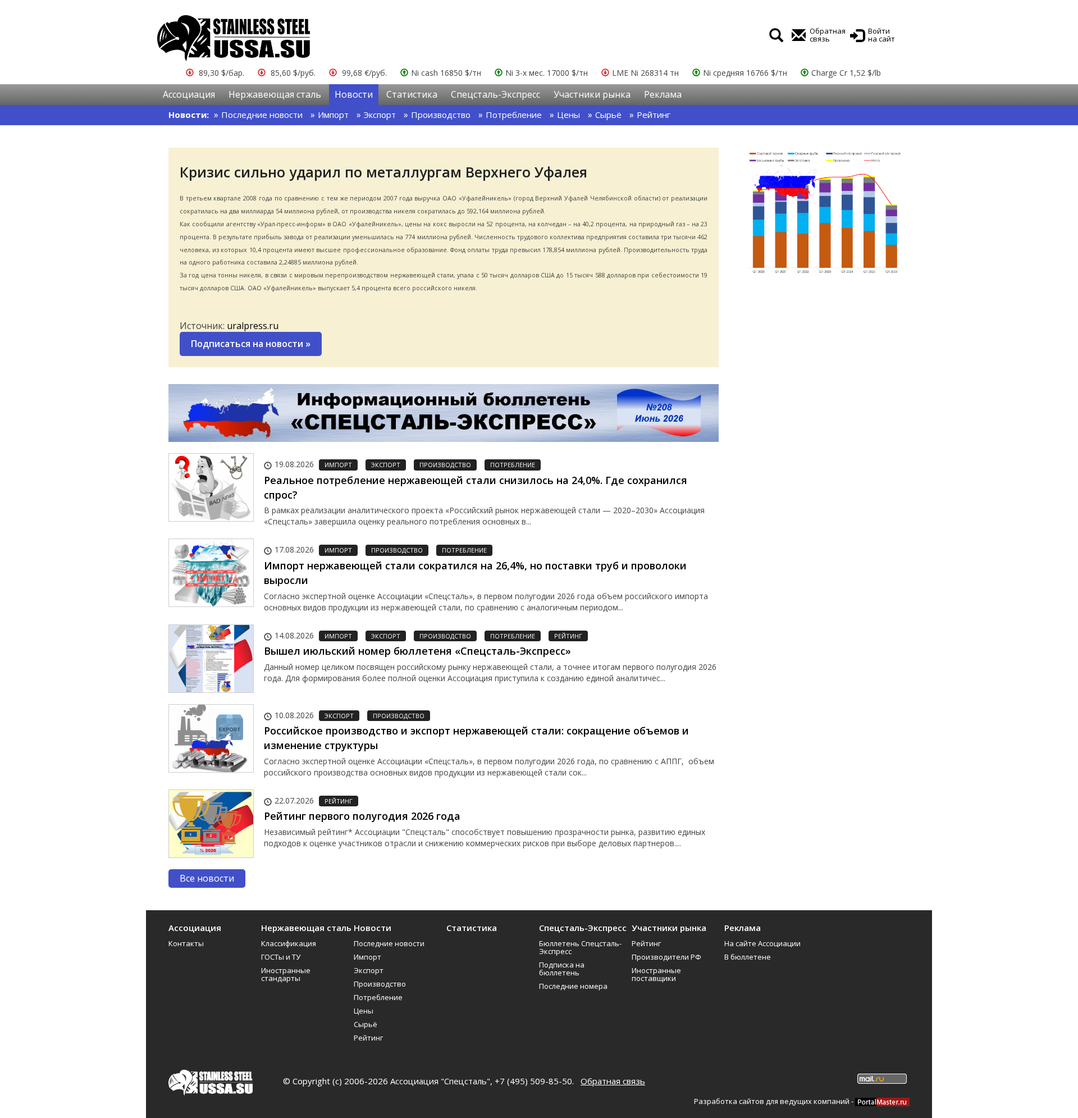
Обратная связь (613, 1081)
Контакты (186, 943)
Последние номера (573, 986)
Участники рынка (592, 94)
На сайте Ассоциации (762, 943)
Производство (441, 114)
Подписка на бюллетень (561, 968)
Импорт (333, 114)
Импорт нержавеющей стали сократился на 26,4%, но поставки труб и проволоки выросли (475, 573)
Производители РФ (666, 957)
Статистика (411, 94)
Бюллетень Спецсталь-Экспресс (580, 947)
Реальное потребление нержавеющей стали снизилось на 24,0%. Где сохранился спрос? (475, 487)
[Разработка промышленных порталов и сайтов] (882, 1101)
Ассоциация (189, 94)
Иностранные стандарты (285, 974)
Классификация (288, 943)
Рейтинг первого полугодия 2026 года (362, 816)
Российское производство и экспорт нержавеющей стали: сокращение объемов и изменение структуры (476, 738)
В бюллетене (747, 957)
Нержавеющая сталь (275, 94)
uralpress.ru (252, 326)
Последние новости (262, 114)
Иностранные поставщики (656, 974)
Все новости (207, 878)
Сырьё (608, 114)
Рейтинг (653, 114)
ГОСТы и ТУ (280, 957)
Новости (354, 94)
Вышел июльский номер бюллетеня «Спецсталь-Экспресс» (417, 651)
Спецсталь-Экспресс (495, 94)
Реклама (663, 94)
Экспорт (380, 114)
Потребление (514, 114)
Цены (568, 114)
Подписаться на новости (250, 343)
